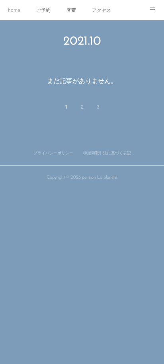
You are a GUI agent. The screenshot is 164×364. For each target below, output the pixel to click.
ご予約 (43, 9)
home (14, 9)
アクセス (101, 9)
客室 (71, 9)
